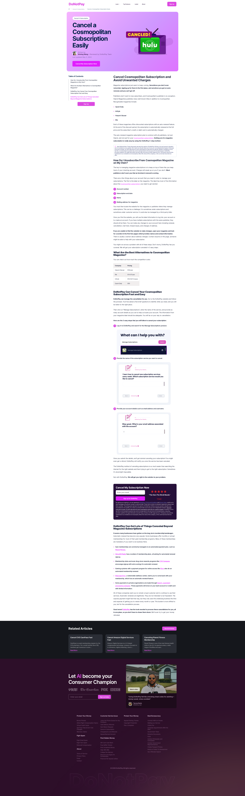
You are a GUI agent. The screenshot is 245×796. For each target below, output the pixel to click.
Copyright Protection (130, 723)
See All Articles (169, 628)
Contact (79, 761)
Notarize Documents (154, 734)
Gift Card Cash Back (106, 742)
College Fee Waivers (106, 752)
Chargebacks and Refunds (108, 732)
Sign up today (104, 697)
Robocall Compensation (84, 745)
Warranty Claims (82, 732)
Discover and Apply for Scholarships (107, 755)
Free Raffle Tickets (106, 745)
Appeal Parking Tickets (131, 720)
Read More (73, 650)
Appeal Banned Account (108, 734)
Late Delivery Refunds (107, 724)
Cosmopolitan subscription (143, 138)
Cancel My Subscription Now (86, 64)
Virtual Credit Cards (83, 725)
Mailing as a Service (154, 723)
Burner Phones (81, 720)
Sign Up (171, 4)
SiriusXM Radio (120, 554)
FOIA (149, 736)
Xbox (162, 568)
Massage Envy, (120, 576)
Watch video (134, 689)
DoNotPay (77, 4)
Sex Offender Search (154, 752)
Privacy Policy (163, 502)
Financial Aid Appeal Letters (109, 758)
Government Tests (153, 732)
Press (78, 758)
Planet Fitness (120, 550)
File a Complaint (129, 725)
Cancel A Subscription (81, 18)
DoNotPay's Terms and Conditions (148, 502)
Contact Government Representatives (154, 743)
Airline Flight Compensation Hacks (87, 723)
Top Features (126, 4)
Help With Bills (104, 750)
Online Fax (151, 725)
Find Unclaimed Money (107, 747)
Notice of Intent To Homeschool (157, 749)
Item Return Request (106, 727)
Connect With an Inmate (155, 720)
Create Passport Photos (155, 747)
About (143, 4)
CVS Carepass (165, 561)
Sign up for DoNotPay (130, 498)
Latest (136, 4)
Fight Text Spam (82, 742)
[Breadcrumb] (69, 9)
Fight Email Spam (82, 740)
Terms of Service (82, 753)
